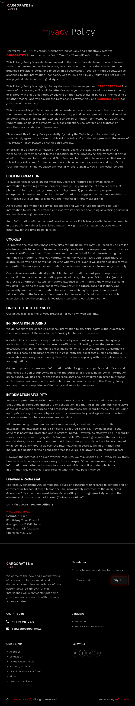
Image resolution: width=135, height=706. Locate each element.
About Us (14, 651)
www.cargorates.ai (18, 511)
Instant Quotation (20, 666)
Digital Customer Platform (25, 671)
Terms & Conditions (21, 681)
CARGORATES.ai (20, 699)
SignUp (119, 580)
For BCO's (80, 621)
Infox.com (122, 699)
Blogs (12, 676)
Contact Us (16, 656)
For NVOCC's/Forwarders (89, 626)
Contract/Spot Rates (21, 661)
